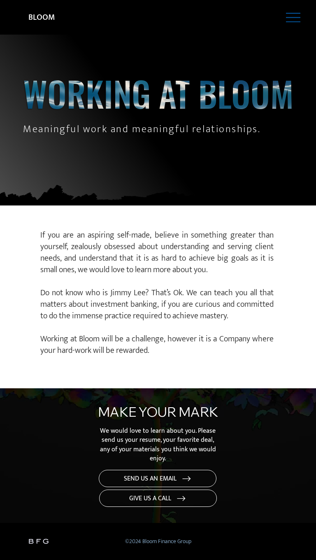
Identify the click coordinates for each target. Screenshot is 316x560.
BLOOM (42, 17)
